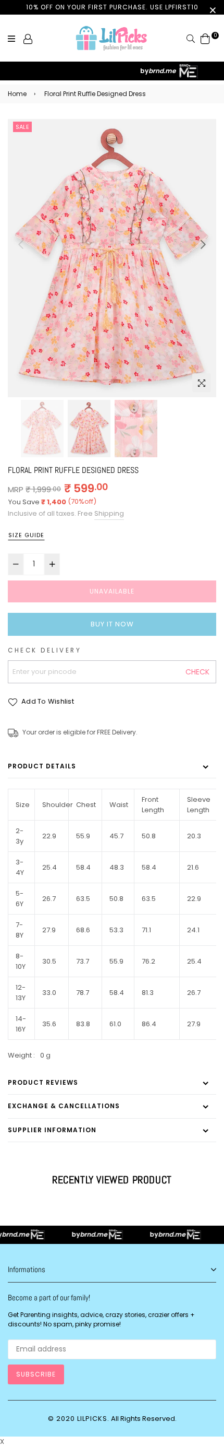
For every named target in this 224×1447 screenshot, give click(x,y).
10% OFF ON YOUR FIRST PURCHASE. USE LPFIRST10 (112, 7)
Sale (22, 127)
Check (197, 672)
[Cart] (205, 38)
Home (17, 93)
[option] (112, 258)
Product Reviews (43, 1082)
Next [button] (203, 244)
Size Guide (26, 535)
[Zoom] (201, 382)
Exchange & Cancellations (64, 1105)
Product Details (42, 766)
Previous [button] (21, 244)
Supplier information (52, 1129)
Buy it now (112, 624)
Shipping (109, 513)
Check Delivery (44, 650)
